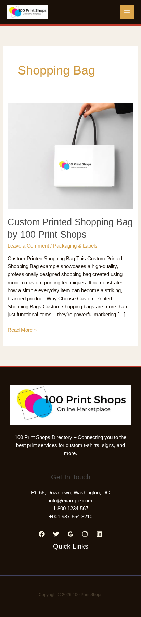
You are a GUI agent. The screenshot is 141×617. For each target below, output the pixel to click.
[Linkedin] (99, 534)
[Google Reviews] (70, 534)
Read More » (22, 330)
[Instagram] (85, 534)
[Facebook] (42, 534)
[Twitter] (56, 534)
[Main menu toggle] (127, 12)
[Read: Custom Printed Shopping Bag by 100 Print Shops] (70, 155)
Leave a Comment (28, 246)
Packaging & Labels (75, 246)
